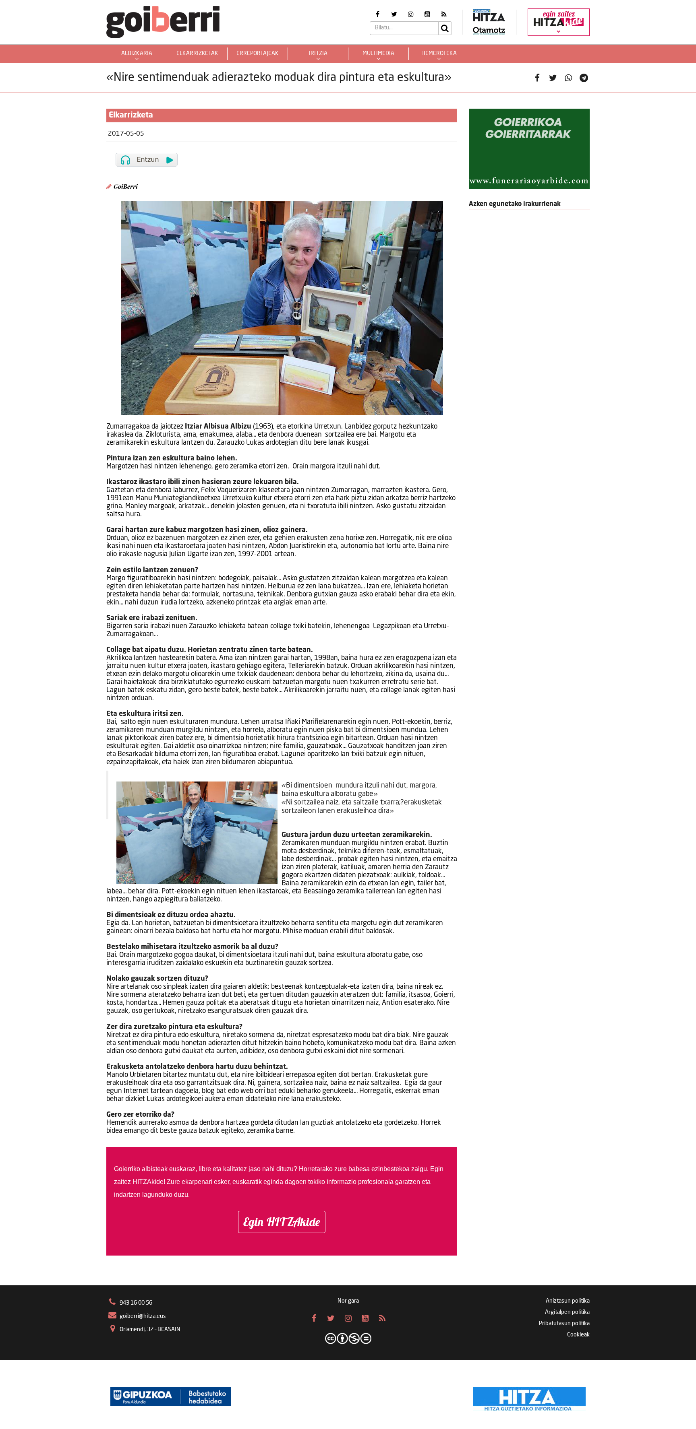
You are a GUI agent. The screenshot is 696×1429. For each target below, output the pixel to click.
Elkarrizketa (131, 115)
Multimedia (378, 53)
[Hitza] (529, 1397)
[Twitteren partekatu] (553, 78)
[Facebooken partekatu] (537, 78)
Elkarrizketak (197, 53)
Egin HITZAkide (281, 1222)
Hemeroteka (439, 53)
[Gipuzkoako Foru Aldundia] (170, 1397)
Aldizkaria (136, 53)
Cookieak (578, 1335)
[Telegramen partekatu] (584, 78)
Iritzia (318, 53)
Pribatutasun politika (564, 1323)
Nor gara (348, 1301)
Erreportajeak (257, 53)
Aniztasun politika (568, 1301)
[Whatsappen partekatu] (568, 78)
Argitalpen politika (567, 1312)
